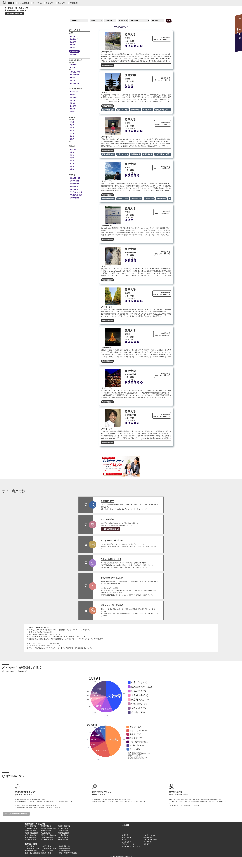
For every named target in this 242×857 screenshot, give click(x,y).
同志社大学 (73, 97)
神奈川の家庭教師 (47, 837)
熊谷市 (72, 155)
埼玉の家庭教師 (30, 839)
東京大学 (72, 36)
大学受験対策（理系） (76, 195)
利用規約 (125, 839)
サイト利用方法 (37, 3)
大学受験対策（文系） (76, 192)
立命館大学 (73, 106)
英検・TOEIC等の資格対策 (68, 853)
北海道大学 (73, 64)
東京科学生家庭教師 (32, 833)
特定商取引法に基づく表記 (132, 846)
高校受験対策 (74, 189)
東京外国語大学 (74, 83)
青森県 (72, 125)
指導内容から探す (31, 844)
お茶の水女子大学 (75, 72)
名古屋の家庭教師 (47, 839)
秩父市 (72, 163)
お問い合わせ (126, 837)
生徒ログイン (50, 3)
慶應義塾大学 (74, 51)
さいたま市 (73, 149)
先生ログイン (62, 3)
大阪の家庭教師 (63, 839)
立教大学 (72, 103)
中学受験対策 (74, 186)
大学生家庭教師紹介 (150, 839)
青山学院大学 (74, 92)
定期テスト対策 (74, 181)
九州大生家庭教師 (64, 833)
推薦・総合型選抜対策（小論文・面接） (38, 853)
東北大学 (72, 67)
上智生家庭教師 (46, 830)
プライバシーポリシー (129, 844)
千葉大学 (72, 77)
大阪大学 (72, 45)
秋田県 (72, 133)
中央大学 (72, 109)
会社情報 (125, 835)
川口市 (72, 158)
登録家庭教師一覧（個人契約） (35, 824)
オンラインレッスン (150, 835)
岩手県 (72, 127)
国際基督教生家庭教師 (48, 828)
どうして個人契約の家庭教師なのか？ (17, 813)
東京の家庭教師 (30, 837)
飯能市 (72, 169)
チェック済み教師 (23, 3)
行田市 (72, 160)
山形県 (72, 136)
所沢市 (72, 166)
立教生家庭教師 (63, 830)
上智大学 (72, 94)
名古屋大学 (73, 42)
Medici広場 (125, 825)
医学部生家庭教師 (31, 828)
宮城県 (72, 130)
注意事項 (146, 844)
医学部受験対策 (64, 848)
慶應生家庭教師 (46, 826)
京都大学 (72, 47)
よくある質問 (126, 842)
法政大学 (72, 100)
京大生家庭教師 (30, 835)
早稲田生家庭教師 (64, 826)
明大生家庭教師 (46, 833)
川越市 (72, 152)
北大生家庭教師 (63, 828)
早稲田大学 (73, 55)
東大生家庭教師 (30, 826)
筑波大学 (72, 80)
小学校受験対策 (74, 183)
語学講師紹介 (148, 837)
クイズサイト (148, 842)
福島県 (72, 139)
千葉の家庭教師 (63, 837)
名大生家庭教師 (63, 835)
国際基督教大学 (74, 75)
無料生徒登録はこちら (111, 529)
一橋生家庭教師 (30, 830)
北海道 (72, 122)
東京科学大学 (74, 39)
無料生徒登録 (74, 3)
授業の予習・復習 (75, 178)
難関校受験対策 (74, 198)
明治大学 (72, 111)
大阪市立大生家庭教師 (48, 835)
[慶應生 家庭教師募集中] (238, 42)
